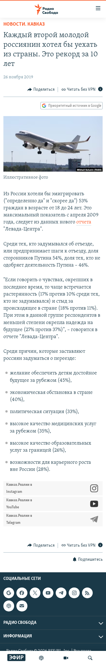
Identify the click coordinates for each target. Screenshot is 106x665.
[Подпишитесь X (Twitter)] (35, 593)
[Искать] (90, 658)
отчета (83, 222)
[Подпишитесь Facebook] (21, 593)
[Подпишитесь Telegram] (61, 593)
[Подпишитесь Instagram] (74, 593)
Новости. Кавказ (24, 24)
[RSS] (87, 593)
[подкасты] (41, 658)
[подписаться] (21, 605)
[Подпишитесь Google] (8, 593)
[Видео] (65, 658)
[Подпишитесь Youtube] (48, 593)
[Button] (41, 89)
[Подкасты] (8, 605)
